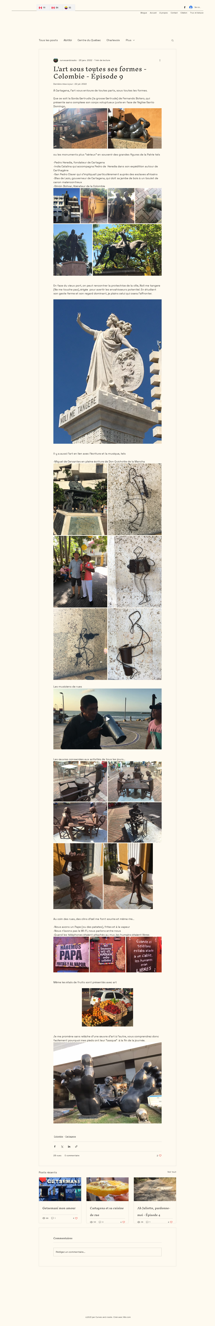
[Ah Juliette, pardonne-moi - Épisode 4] (155, 1189)
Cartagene (70, 1136)
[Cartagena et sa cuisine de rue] (107, 1189)
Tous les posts (48, 40)
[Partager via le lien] (76, 1146)
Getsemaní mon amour (58, 1208)
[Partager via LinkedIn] (69, 1146)
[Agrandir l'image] (80, 128)
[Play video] (107, 719)
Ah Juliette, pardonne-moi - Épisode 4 (153, 1211)
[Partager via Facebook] (54, 1146)
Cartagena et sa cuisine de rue (107, 1211)
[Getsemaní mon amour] (60, 1189)
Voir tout (171, 1172)
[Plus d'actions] (160, 60)
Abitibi (68, 40)
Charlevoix (113, 40)
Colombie (58, 1136)
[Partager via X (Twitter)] (62, 1146)
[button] (172, 40)
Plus (128, 40)
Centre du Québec (89, 40)
